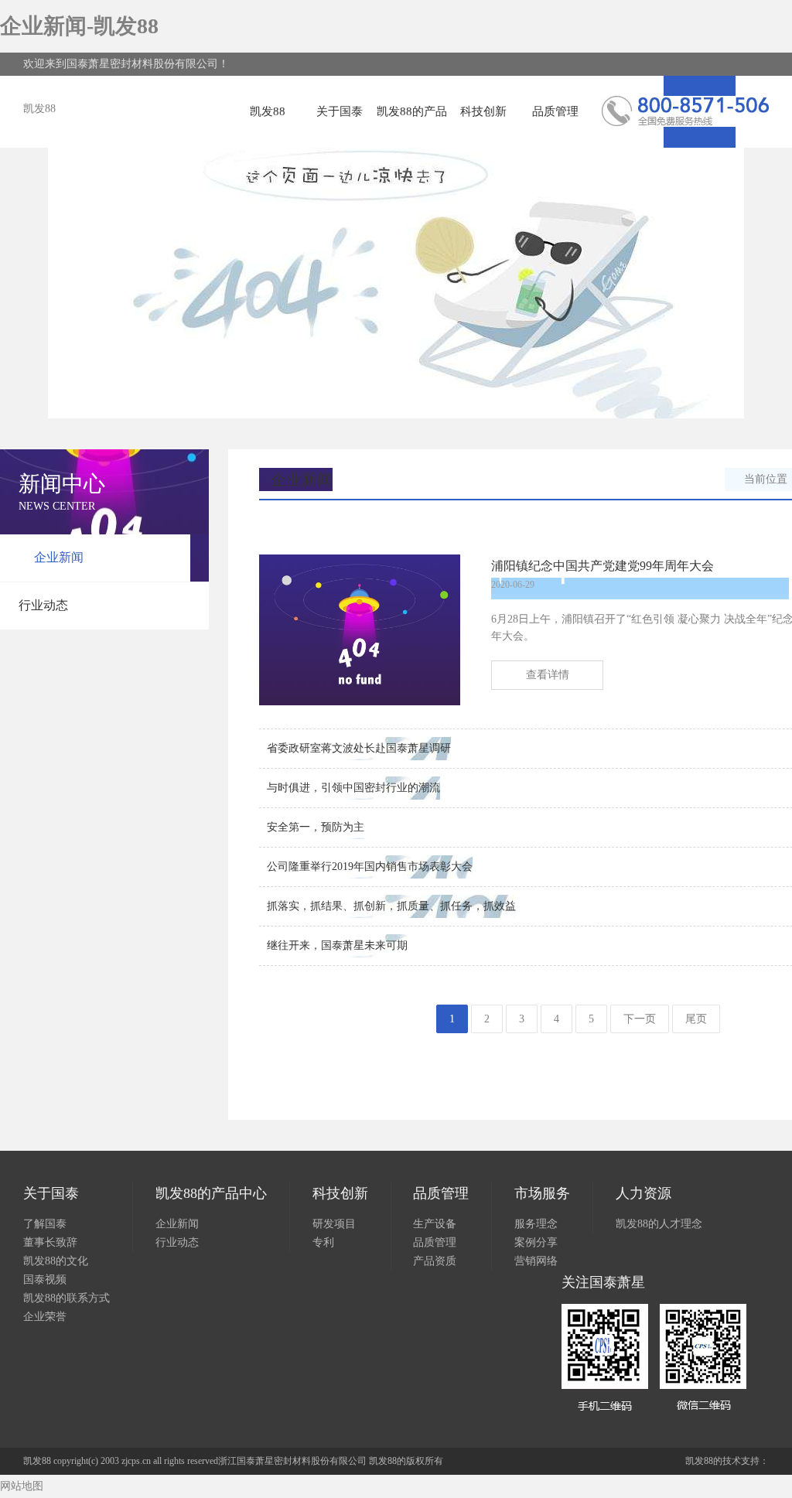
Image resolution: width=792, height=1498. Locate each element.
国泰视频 (45, 1279)
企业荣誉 (45, 1316)
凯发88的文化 (55, 1261)
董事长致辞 (50, 1242)
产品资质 (434, 1261)
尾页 (696, 1019)
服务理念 (536, 1224)
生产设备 (434, 1224)
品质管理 (555, 111)
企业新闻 (59, 557)
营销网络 (536, 1261)
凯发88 (39, 108)
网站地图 (21, 1486)
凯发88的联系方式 (66, 1298)
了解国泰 (45, 1224)
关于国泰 (339, 111)
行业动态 (43, 605)
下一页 (639, 1019)
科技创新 (483, 111)
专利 (323, 1242)
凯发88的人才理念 (659, 1224)
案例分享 (536, 1242)
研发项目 (334, 1224)
